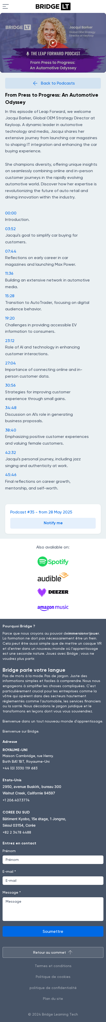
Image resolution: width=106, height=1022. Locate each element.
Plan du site (53, 998)
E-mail (9, 871)
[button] (53, 523)
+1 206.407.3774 (16, 800)
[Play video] (53, 43)
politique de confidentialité (53, 988)
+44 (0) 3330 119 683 (20, 768)
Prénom (9, 851)
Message (12, 892)
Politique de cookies (53, 977)
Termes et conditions (53, 966)
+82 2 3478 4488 (17, 832)
